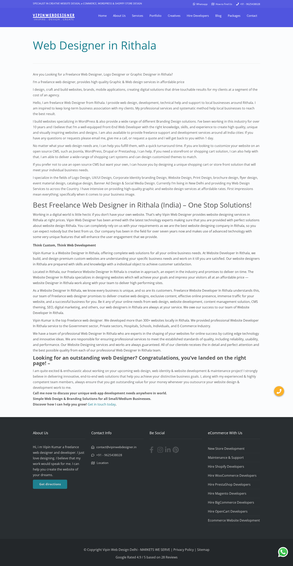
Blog (218, 16)
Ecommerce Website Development (234, 520)
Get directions (50, 484)
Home (102, 16)
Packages (234, 16)
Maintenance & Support (226, 457)
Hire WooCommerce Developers (232, 475)
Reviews (172, 557)
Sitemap (203, 549)
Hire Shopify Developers (226, 466)
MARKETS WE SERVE (155, 549)
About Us (119, 16)
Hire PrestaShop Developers (229, 484)
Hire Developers (198, 16)
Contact (252, 16)
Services (137, 16)
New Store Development (226, 448)
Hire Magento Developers (227, 493)
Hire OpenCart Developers (228, 511)
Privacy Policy (183, 549)
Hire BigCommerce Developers (231, 502)
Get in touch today (102, 404)
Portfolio (155, 16)
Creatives (174, 16)
